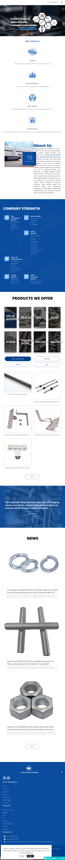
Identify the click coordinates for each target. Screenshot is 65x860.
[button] (32, 34)
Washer (5, 829)
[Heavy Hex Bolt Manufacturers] (32, 20)
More (32, 476)
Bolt (17, 365)
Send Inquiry (7, 800)
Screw (5, 821)
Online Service (51, 858)
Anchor (5, 826)
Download (6, 797)
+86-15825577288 (11, 836)
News (4, 795)
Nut (47, 365)
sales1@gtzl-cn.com (12, 839)
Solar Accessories (18, 359)
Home (5, 786)
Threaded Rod (7, 824)
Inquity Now (32, 514)
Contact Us (6, 803)
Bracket (47, 359)
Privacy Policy (29, 853)
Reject (22, 856)
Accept (30, 856)
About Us (6, 789)
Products (6, 792)
